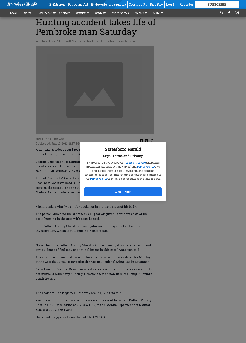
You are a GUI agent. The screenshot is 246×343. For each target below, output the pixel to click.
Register (186, 4)
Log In (171, 4)
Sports (27, 13)
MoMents (141, 13)
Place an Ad (78, 4)
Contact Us (138, 4)
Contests (100, 13)
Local (13, 13)
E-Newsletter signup (108, 4)
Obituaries (82, 13)
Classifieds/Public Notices (53, 13)
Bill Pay (156, 4)
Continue (123, 192)
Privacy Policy (146, 166)
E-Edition (57, 4)
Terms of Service (135, 162)
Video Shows (120, 13)
